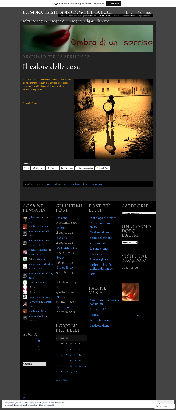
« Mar (58, 380)
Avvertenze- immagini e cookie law (82, 16)
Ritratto (41, 282)
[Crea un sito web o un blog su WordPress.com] (24, 397)
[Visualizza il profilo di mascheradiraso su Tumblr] (38, 350)
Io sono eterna (99, 248)
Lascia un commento (97, 184)
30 (75, 371)
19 (57, 366)
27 (62, 371)
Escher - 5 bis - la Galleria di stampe (101, 267)
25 (85, 366)
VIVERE (62, 237)
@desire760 (34, 217)
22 (71, 366)
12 (57, 360)
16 (75, 360)
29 (71, 371)
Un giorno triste (67, 247)
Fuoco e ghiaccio (100, 259)
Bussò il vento (35, 254)
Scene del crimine (101, 238)
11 (84, 354)
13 (62, 360)
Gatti (93, 274)
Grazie (61, 297)
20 (62, 366)
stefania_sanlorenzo (38, 249)
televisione (96, 254)
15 (71, 360)
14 (67, 360)
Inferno (61, 228)
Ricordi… (46, 297)
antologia (47, 184)
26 (57, 371)
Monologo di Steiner (103, 218)
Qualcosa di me (145, 16)
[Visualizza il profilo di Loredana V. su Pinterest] (38, 346)
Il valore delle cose (51, 67)
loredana (32, 226)
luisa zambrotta (36, 231)
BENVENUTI (105, 16)
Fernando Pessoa (67, 184)
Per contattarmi (129, 16)
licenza (116, 16)
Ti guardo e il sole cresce (101, 225)
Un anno (45, 226)
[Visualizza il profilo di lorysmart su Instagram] (38, 341)
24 (80, 366)
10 (80, 354)
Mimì (31, 282)
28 (67, 371)
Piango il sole (35, 268)
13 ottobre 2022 (67, 307)
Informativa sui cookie (47, 405)
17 (80, 360)
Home (62, 16)
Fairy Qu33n (34, 301)
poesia (53, 184)
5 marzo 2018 (98, 243)
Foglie (60, 257)
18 (85, 360)
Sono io (42, 259)
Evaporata (33, 297)
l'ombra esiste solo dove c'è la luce (67, 12)
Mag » (66, 380)
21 (67, 366)
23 (75, 366)
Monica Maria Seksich (39, 264)
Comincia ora (114, 3)
